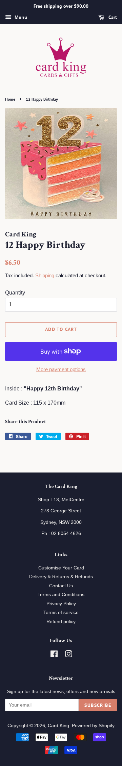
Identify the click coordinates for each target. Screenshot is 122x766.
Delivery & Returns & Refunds (61, 576)
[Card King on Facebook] (54, 655)
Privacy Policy (61, 603)
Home (10, 99)
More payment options (61, 369)
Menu (20, 17)
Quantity (15, 293)
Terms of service (61, 612)
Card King (58, 725)
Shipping (44, 275)
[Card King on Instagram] (68, 655)
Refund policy (61, 621)
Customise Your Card (61, 567)
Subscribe (97, 705)
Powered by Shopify (93, 725)
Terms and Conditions (61, 594)
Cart (112, 17)
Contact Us (61, 585)
